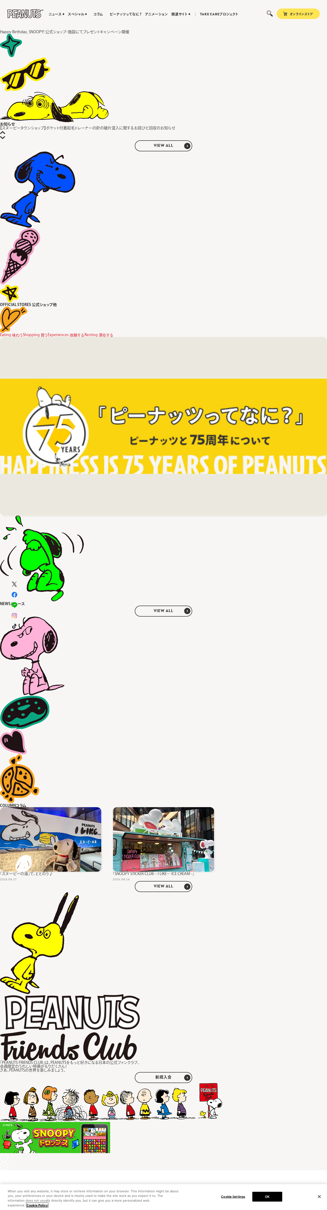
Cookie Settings (233, 1197)
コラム (98, 14)
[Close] (319, 1196)
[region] (163, 1197)
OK (267, 1197)
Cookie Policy (37, 1205)
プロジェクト (219, 14)
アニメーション (156, 14)
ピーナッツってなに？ (125, 14)
